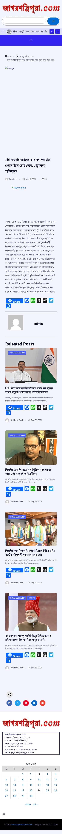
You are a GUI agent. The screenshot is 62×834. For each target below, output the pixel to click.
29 (23, 796)
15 (23, 785)
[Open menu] (31, 40)
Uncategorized (23, 56)
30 (31, 796)
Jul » (35, 804)
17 (39, 785)
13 (6, 785)
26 (55, 790)
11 (47, 779)
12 (55, 779)
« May (28, 804)
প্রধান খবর (31, 598)
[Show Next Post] (57, 31)
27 (6, 796)
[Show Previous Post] (52, 31)
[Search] (53, 21)
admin (14, 179)
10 (39, 779)
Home (8, 56)
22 (23, 790)
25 (47, 790)
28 (14, 796)
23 (31, 790)
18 (47, 785)
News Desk (18, 420)
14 (14, 785)
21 (14, 790)
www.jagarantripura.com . (22, 824)
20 (6, 790)
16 (31, 785)
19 (55, 785)
